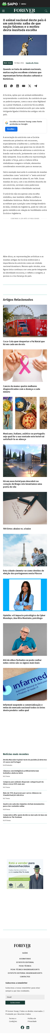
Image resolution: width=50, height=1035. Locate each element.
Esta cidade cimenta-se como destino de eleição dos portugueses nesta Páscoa (23, 572)
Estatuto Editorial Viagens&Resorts (25, 973)
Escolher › (11, 129)
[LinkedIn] (17, 86)
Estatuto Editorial (25, 962)
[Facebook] (5, 86)
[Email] (23, 86)
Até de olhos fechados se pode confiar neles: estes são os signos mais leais (22, 661)
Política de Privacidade (32, 1020)
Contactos (25, 977)
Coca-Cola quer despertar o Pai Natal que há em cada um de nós (24, 343)
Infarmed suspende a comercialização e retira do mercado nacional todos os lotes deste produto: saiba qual (24, 708)
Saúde (25, 953)
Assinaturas (25, 959)
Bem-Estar (8, 63)
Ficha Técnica (25, 966)
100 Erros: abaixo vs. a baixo (17, 528)
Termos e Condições (13, 1020)
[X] (29, 86)
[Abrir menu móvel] (3, 11)
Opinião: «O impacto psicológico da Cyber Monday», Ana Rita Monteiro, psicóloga (24, 616)
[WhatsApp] (11, 86)
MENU (23, 4)
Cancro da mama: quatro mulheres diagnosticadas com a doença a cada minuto (21, 389)
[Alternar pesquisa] (46, 10)
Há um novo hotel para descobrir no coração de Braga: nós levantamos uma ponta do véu (22, 484)
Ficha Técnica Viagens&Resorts (25, 969)
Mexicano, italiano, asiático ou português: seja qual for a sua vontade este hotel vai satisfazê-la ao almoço (24, 436)
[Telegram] (35, 86)
